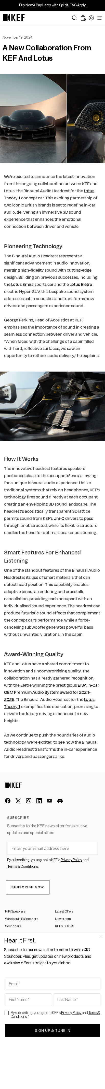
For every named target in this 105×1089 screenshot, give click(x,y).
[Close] (101, 936)
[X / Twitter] (18, 800)
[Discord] (60, 800)
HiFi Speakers (15, 911)
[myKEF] (91, 18)
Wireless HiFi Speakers (21, 918)
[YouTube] (49, 800)
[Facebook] (7, 800)
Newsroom (63, 918)
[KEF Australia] (14, 17)
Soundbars (13, 926)
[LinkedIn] (39, 800)
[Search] (74, 18)
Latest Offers (64, 911)
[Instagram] (28, 800)
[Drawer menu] (99, 18)
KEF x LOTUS (64, 926)
